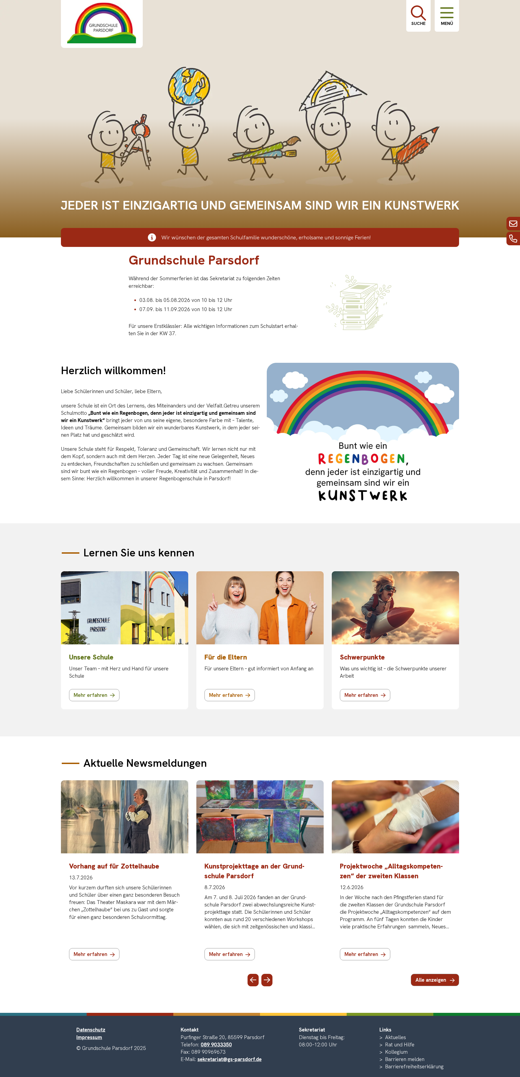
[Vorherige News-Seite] (253, 980)
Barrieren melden (404, 1059)
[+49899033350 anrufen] (513, 238)
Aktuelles (395, 1037)
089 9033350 (216, 1044)
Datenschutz (90, 1029)
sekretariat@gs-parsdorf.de (229, 1059)
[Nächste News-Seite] (266, 980)
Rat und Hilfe (399, 1044)
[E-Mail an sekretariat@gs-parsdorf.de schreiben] (513, 223)
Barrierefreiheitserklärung (414, 1066)
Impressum (89, 1037)
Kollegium (396, 1052)
